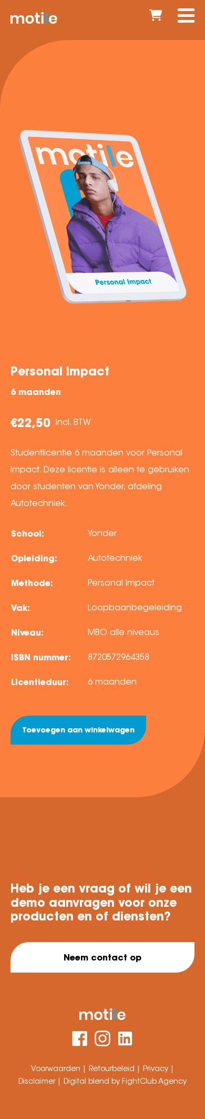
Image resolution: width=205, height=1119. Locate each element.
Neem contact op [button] (102, 957)
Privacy (156, 1068)
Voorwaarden (57, 1068)
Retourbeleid (113, 1068)
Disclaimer (37, 1081)
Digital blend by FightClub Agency (125, 1081)
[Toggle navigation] (186, 15)
